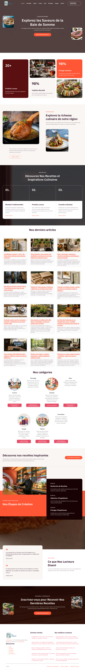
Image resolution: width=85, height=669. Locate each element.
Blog (10, 647)
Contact (62, 3)
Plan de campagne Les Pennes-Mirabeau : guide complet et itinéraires (66, 654)
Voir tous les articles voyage (24, 441)
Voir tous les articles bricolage (33, 405)
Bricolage (50, 3)
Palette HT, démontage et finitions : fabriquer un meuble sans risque (42, 288)
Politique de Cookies (74, 666)
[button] (74, 3)
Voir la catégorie (52, 405)
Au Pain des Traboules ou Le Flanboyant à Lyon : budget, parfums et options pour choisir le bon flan (68, 322)
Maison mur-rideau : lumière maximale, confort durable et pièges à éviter (40, 356)
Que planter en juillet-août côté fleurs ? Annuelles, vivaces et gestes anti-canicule (41, 321)
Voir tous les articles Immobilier (61, 441)
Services (11, 652)
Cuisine (40, 3)
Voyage (56, 3)
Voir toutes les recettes (14, 405)
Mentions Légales (64, 666)
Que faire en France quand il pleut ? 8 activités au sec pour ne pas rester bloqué (15, 288)
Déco (45, 3)
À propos (11, 650)
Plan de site (12, 653)
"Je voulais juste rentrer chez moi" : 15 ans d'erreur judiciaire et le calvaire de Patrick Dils (67, 643)
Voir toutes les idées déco (70, 405)
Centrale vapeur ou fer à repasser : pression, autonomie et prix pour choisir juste (15, 321)
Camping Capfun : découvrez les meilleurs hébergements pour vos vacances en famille (67, 637)
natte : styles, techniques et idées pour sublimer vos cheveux (65, 648)
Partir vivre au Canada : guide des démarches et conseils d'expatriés (67, 659)
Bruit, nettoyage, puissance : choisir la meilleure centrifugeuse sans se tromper (68, 256)
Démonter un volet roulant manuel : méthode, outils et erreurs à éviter (68, 356)
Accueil (22, 3)
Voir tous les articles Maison (42, 441)
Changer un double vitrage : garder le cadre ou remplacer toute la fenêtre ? (68, 289)
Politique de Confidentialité (52, 666)
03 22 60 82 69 (20, 641)
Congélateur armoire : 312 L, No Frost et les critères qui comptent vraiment (14, 256)
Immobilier (28, 3)
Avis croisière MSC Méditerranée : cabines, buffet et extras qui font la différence (15, 356)
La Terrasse (9, 640)
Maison (35, 3)
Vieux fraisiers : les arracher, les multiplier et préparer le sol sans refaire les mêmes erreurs (41, 256)
